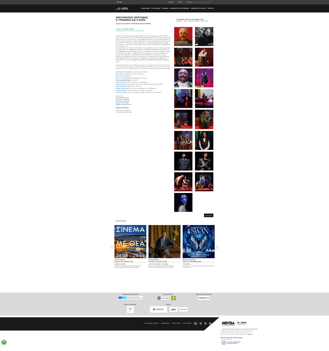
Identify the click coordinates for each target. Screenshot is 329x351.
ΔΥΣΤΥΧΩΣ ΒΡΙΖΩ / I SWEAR (158, 264)
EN (121, 2)
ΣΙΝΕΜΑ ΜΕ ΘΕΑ (120, 264)
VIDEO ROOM (176, 323)
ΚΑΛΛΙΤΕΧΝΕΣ (155, 8)
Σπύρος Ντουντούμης (122, 102)
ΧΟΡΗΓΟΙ (180, 2)
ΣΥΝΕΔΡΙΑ (165, 8)
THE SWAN (186, 264)
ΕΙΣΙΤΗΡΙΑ (211, 8)
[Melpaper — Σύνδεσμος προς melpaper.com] (178, 297)
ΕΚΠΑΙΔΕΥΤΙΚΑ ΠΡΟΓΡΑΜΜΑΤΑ (179, 8)
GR (118, 2)
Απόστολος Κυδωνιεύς (123, 101)
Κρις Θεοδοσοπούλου (122, 97)
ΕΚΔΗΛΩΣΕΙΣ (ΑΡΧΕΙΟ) (152, 323)
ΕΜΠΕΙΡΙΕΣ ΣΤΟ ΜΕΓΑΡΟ (198, 8)
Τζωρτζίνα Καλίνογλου (123, 99)
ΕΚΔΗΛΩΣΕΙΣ (146, 8)
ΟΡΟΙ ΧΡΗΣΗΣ (187, 323)
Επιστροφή (208, 215)
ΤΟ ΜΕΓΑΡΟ (171, 2)
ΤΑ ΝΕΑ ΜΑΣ (190, 2)
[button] (4, 342)
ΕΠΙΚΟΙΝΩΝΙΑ (165, 323)
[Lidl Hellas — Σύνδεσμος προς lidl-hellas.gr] (176, 297)
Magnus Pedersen (121, 104)
